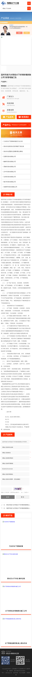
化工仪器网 (22, 672)
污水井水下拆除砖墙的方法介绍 (13, 141)
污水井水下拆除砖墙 (16, 546)
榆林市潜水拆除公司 (9, 161)
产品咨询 (9, 117)
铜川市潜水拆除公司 (9, 181)
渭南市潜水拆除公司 (9, 166)
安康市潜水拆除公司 (9, 156)
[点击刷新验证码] (17, 488)
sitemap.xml (8, 672)
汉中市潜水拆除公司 (9, 171)
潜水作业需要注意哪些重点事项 (13, 151)
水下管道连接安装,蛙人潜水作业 (16, 643)
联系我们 (25, 117)
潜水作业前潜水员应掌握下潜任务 (13, 146)
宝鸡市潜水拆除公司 (9, 176)
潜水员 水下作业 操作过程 (16, 578)
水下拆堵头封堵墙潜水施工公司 (16, 611)
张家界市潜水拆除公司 (10, 187)
